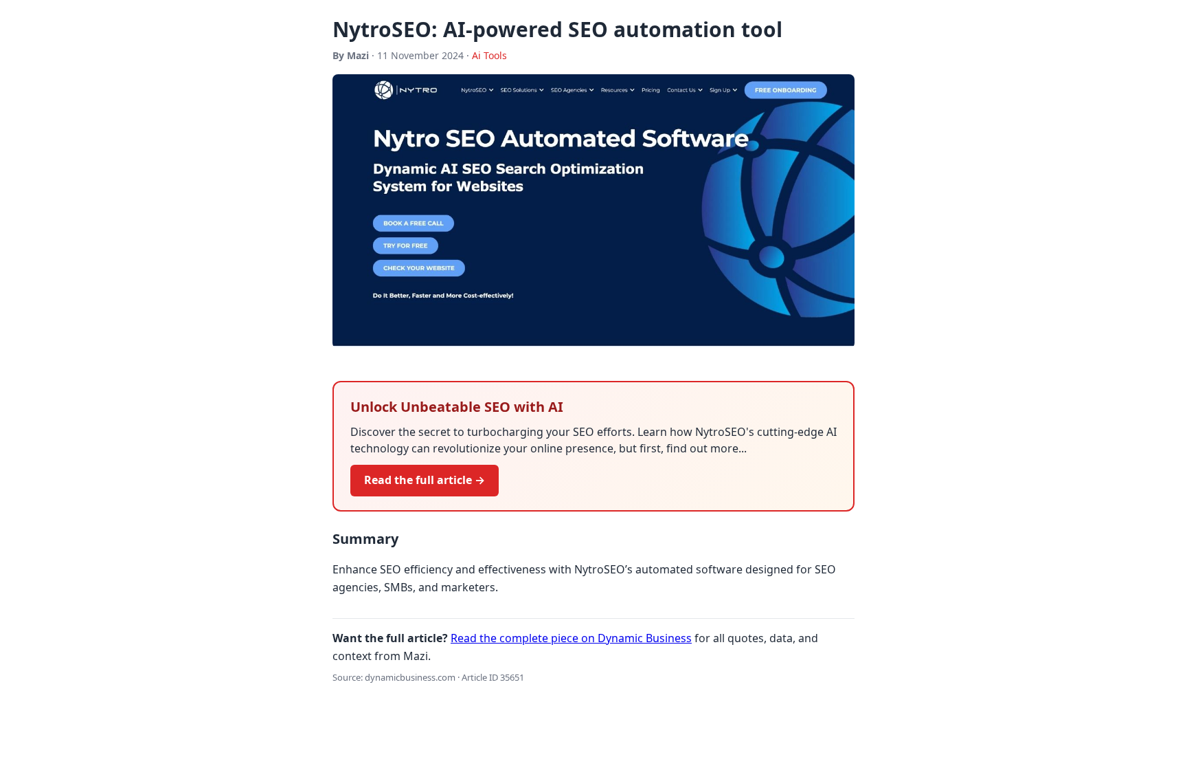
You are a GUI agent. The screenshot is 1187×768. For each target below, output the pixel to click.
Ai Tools (489, 55)
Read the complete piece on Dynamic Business (571, 638)
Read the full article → (424, 479)
